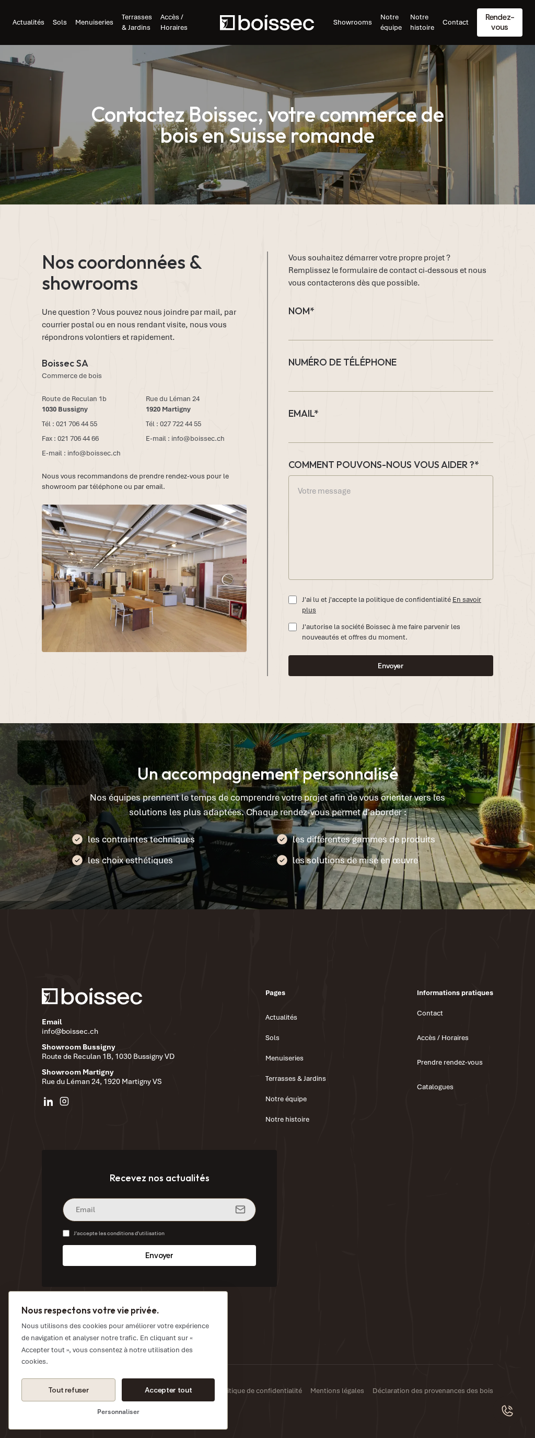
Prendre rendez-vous (450, 1062)
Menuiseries (94, 22)
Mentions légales (337, 1390)
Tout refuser (68, 1390)
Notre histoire (422, 22)
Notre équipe (391, 22)
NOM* (301, 311)
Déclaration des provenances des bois (433, 1390)
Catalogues (435, 1086)
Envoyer (391, 665)
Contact (456, 22)
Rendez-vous (499, 22)
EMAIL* (303, 413)
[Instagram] (64, 1101)
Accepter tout (168, 1390)
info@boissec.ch (94, 453)
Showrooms (352, 22)
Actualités (28, 22)
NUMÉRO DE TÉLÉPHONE (342, 362)
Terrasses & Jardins (137, 22)
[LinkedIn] (48, 1101)
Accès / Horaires (174, 22)
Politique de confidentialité (259, 1390)
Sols (60, 22)
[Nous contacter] (507, 1410)
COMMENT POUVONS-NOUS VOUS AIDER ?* (383, 465)
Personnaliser (118, 1412)
